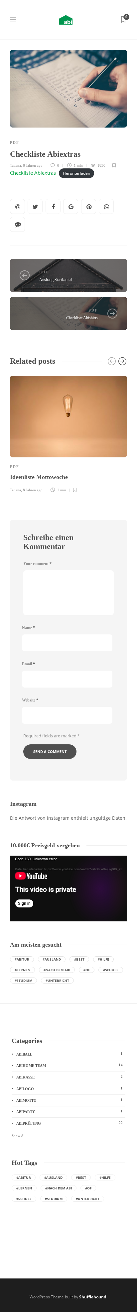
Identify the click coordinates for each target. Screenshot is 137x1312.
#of (86, 970)
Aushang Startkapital (55, 279)
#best (79, 959)
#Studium (23, 980)
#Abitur (22, 959)
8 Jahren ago (33, 165)
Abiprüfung (69, 1123)
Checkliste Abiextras (33, 172)
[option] (68, 433)
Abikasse (69, 1077)
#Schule (110, 970)
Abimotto (69, 1100)
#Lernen (22, 970)
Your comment (37, 563)
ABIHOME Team (69, 1065)
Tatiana (15, 165)
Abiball (69, 1054)
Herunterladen (76, 173)
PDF (14, 142)
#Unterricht (57, 980)
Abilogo (69, 1088)
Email (28, 664)
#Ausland (52, 959)
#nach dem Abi (57, 970)
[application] (68, 888)
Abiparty (69, 1111)
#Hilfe (103, 959)
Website (30, 700)
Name (28, 627)
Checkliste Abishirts (82, 318)
